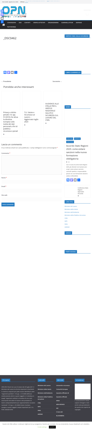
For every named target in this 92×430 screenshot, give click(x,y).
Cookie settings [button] (42, 427)
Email (3, 186)
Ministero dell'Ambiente (72, 212)
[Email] (2, 18)
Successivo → (57, 81)
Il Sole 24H (59, 412)
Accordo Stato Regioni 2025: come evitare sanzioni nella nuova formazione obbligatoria (77, 152)
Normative (77, 138)
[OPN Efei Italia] (3, 25)
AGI (57, 408)
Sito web (4, 195)
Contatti (27, 22)
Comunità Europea (62, 389)
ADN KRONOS (60, 404)
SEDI (20, 22)
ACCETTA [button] (52, 427)
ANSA (58, 400)
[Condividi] (2, 22)
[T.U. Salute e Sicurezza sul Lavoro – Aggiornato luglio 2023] (31, 92)
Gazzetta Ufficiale (61, 397)
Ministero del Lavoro (71, 206)
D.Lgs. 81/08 (69, 138)
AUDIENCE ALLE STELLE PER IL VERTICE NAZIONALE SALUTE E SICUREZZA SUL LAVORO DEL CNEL (52, 111)
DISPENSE (79, 22)
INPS (66, 221)
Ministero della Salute (71, 209)
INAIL (66, 224)
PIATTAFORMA (11, 27)
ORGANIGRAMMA (53, 22)
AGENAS (67, 227)
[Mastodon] (2, 15)
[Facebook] (2, 11)
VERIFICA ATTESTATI (39, 22)
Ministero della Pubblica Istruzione (75, 215)
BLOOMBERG (60, 416)
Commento (5, 153)
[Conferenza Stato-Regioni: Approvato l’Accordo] (70, 191)
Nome (4, 178)
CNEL (66, 218)
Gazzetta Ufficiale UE (62, 393)
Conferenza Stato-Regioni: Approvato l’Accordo (83, 190)
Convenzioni (11, 22)
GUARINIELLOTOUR (67, 22)
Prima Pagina (70, 142)
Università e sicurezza (63, 385)
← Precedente (6, 81)
